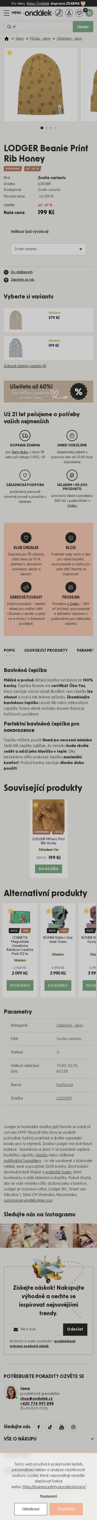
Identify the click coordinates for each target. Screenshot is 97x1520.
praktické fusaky (58, 1172)
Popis (9, 650)
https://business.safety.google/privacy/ (54, 1487)
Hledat (83, 27)
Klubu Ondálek (38, 3)
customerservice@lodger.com (28, 1200)
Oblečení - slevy (70, 1025)
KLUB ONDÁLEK (26, 547)
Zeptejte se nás (22, 279)
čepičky (42, 1155)
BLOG (71, 547)
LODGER (64, 1098)
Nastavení (48, 1496)
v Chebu (73, 604)
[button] (20, 978)
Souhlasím (66, 1509)
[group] (20, 950)
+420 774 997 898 (37, 1404)
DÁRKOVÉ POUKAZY (26, 597)
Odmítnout (30, 1509)
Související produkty (46, 650)
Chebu (72, 506)
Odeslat (75, 1329)
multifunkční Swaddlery (22, 1161)
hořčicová (65, 1085)
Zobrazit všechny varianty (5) (25, 366)
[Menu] (12, 13)
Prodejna (71, 597)
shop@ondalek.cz (36, 1399)
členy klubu (20, 452)
